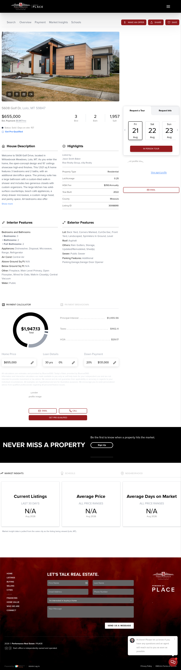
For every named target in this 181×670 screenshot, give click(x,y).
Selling (10, 586)
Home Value (13, 602)
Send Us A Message (119, 625)
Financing (12, 598)
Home (9, 573)
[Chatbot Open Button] (173, 662)
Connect (11, 610)
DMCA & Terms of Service (166, 666)
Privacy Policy (146, 666)
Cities (10, 590)
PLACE (39, 643)
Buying (10, 582)
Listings (11, 578)
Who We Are (13, 606)
